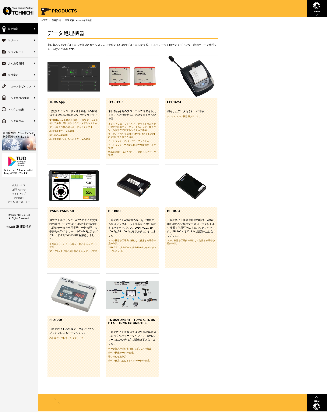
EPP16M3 (174, 102)
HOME (44, 20)
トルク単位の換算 (18, 97)
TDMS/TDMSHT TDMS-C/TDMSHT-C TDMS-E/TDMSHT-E (131, 321)
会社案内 (13, 74)
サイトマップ (19, 193)
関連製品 (69, 20)
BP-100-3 (114, 211)
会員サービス (19, 185)
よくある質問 (16, 63)
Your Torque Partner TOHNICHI (19, 11)
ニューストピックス (20, 86)
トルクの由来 (16, 109)
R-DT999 (55, 319)
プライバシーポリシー (19, 202)
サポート (13, 40)
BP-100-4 (173, 211)
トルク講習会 (16, 121)
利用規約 (18, 197)
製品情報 (13, 28)
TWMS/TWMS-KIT (62, 211)
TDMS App (57, 102)
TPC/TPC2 (115, 102)
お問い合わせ (19, 189)
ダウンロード (16, 51)
